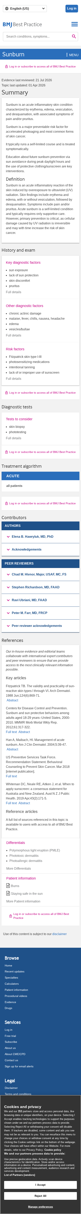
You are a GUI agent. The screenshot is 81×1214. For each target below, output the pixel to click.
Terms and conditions (18, 1094)
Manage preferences (40, 1206)
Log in (71, 8)
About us (10, 1048)
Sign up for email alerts (19, 1066)
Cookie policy (52, 1149)
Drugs (8, 1008)
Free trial (10, 1035)
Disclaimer (11, 1087)
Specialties (11, 977)
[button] (66, 55)
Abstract (12, 700)
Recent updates (14, 971)
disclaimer (59, 934)
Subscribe (11, 1041)
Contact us (11, 1060)
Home (8, 965)
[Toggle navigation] (74, 24)
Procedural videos (16, 996)
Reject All (40, 1195)
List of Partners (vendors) (19, 1174)
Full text (12, 732)
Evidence (10, 1002)
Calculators (12, 983)
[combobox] (36, 36)
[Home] (22, 24)
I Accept (40, 1184)
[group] (40, 536)
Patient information (16, 989)
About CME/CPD (15, 1054)
